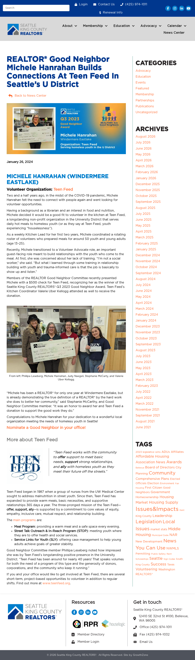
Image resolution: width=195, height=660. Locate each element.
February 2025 (147, 243)
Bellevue (140, 468)
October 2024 (146, 267)
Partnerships (145, 100)
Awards (174, 462)
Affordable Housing (152, 456)
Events (141, 82)
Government (160, 492)
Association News (150, 462)
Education (121, 25)
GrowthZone (140, 655)
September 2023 (148, 344)
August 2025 (145, 207)
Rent (169, 554)
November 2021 (147, 409)
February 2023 (147, 385)
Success (158, 564)
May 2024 (143, 296)
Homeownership (147, 497)
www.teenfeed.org (56, 583)
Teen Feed (63, 189)
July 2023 (143, 356)
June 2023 (144, 362)
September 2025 (148, 201)
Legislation (149, 521)
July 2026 (143, 142)
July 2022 (143, 391)
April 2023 (144, 374)
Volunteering (146, 569)
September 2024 (148, 273)
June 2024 (144, 290)
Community (162, 473)
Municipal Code (160, 535)
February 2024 (147, 314)
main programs (24, 520)
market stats (158, 529)
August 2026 (145, 136)
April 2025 (144, 231)
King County (144, 516)
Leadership (162, 516)
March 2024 (145, 308)
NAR (173, 535)
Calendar (174, 25)
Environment (167, 483)
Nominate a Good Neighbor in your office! (46, 428)
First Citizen (153, 487)
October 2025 (146, 195)
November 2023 (148, 332)
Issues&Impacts (157, 509)
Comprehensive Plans (152, 478)
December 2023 (148, 326)
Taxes (170, 564)
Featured (142, 88)
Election (153, 483)
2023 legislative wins (148, 452)
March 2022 (144, 403)
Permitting (143, 554)
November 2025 (148, 190)
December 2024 (148, 255)
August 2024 (146, 279)
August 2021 (145, 421)
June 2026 (144, 148)
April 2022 (144, 397)
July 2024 (143, 285)
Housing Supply (163, 502)
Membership (93, 25)
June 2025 (144, 219)
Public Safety (158, 554)
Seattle (156, 558)
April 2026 (144, 160)
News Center (174, 32)
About (67, 25)
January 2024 (146, 320)
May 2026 (143, 154)
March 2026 (144, 166)
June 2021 (143, 427)
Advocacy (149, 25)
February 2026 (147, 172)
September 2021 (148, 415)
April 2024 (144, 302)
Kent (182, 510)
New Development (149, 541)
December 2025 (148, 184)
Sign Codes (169, 559)
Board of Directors (160, 467)
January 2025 (146, 249)
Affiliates (177, 451)
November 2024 (148, 261)
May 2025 (143, 225)
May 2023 (143, 368)
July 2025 (143, 213)
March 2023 (144, 379)
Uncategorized (146, 112)
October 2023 (146, 338)
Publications (145, 106)
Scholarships (142, 559)
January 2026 (146, 178)
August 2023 (145, 350)
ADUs (165, 451)
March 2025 (144, 237)
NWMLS (172, 548)
